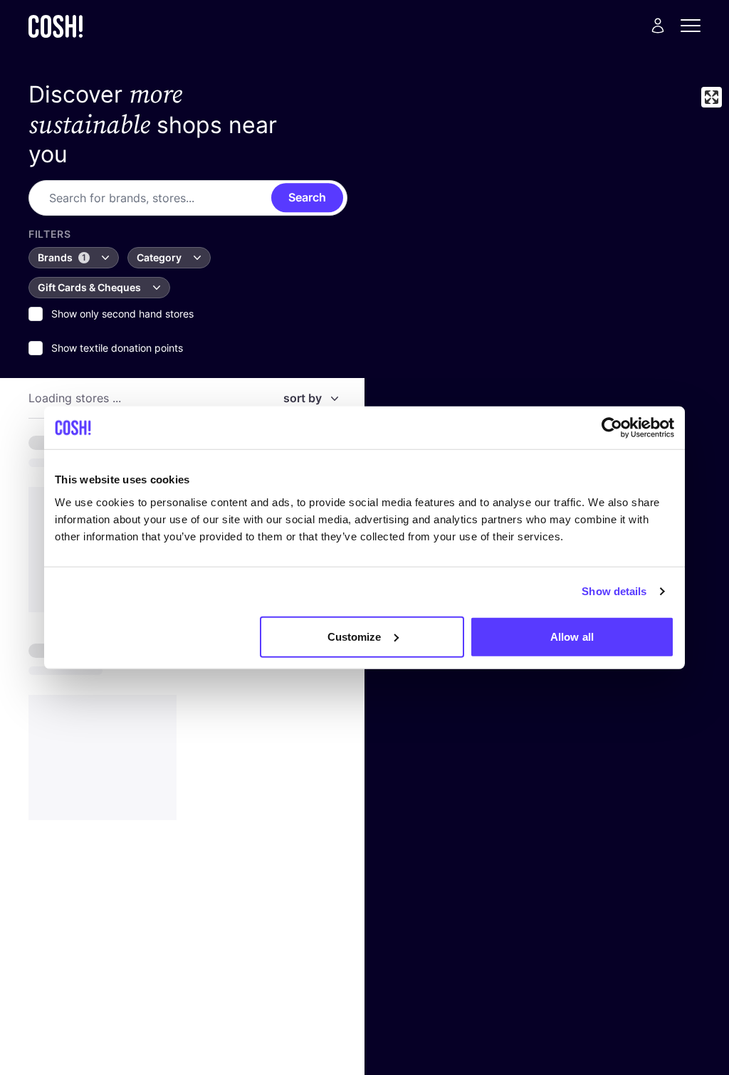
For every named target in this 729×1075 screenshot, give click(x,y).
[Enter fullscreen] (711, 97)
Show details (614, 591)
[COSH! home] (55, 26)
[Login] (658, 25)
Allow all (572, 636)
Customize (354, 636)
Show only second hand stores (122, 314)
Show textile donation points (117, 348)
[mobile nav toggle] (695, 25)
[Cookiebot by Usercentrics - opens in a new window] (612, 428)
